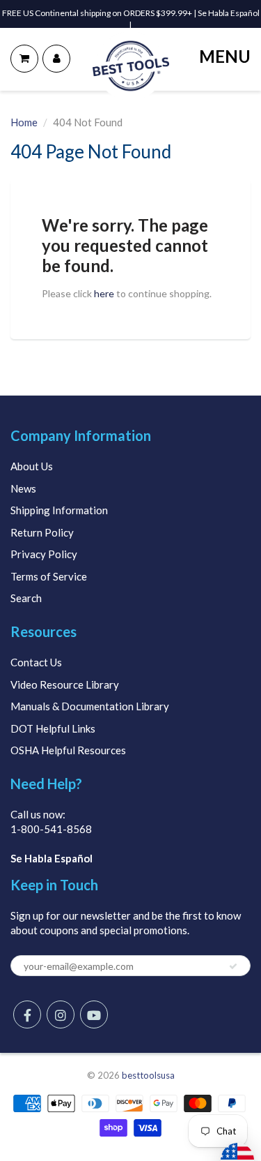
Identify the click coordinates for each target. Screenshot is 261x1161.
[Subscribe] (233, 966)
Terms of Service (48, 576)
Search (26, 598)
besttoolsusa (148, 1075)
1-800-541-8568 (51, 829)
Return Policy (42, 532)
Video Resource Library (64, 684)
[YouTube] (94, 1014)
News (23, 488)
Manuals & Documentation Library (89, 706)
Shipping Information (59, 510)
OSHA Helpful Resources (68, 750)
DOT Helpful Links (52, 728)
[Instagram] (60, 1014)
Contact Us (36, 662)
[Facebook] (27, 1014)
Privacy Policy (43, 554)
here (104, 293)
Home (24, 122)
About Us (31, 466)
